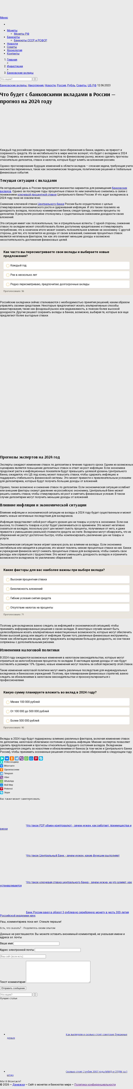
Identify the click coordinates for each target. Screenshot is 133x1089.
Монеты (12, 30)
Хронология (14, 50)
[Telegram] (17, 758)
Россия (61, 85)
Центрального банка (51, 204)
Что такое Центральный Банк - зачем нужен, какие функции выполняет (72, 855)
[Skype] (41, 758)
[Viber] (21, 758)
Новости (12, 43)
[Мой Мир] (31, 758)
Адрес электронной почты (17, 949)
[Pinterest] (36, 758)
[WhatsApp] (26, 758)
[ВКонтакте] (7, 758)
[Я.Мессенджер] (2, 758)
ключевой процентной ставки (36, 194)
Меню (4, 17)
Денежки (18, 1084)
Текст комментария (12, 982)
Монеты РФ (21, 33)
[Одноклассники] (12, 758)
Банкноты (13, 37)
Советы (12, 47)
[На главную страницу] (66, 8)
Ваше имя (6, 943)
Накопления (35, 85)
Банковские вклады (13, 85)
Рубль (71, 85)
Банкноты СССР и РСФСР (30, 40)
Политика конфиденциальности (95, 1084)
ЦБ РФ (92, 85)
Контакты (13, 53)
